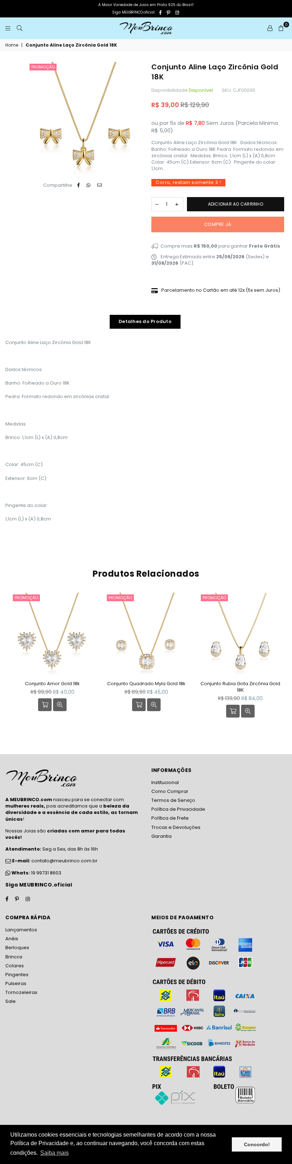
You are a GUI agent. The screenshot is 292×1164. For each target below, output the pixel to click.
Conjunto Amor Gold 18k (52, 683)
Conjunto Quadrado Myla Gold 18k (146, 683)
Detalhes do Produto (145, 321)
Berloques (17, 947)
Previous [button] (11, 660)
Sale (10, 1001)
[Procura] (20, 28)
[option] (84, 118)
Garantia (161, 836)
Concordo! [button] (257, 1144)
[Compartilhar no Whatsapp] (89, 185)
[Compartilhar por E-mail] (99, 185)
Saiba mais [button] (54, 1153)
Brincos (13, 956)
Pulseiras (15, 983)
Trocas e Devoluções (175, 827)
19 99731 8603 (46, 872)
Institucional (165, 782)
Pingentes (16, 974)
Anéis (11, 938)
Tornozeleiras (21, 992)
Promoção (43, 67)
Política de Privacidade (178, 809)
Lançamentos (21, 929)
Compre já (217, 224)
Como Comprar (169, 791)
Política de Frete (170, 818)
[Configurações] (270, 28)
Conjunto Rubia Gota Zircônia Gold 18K (240, 686)
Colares (14, 965)
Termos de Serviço (173, 800)
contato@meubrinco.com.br (54, 860)
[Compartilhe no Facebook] (78, 185)
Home (11, 45)
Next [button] (280, 660)
